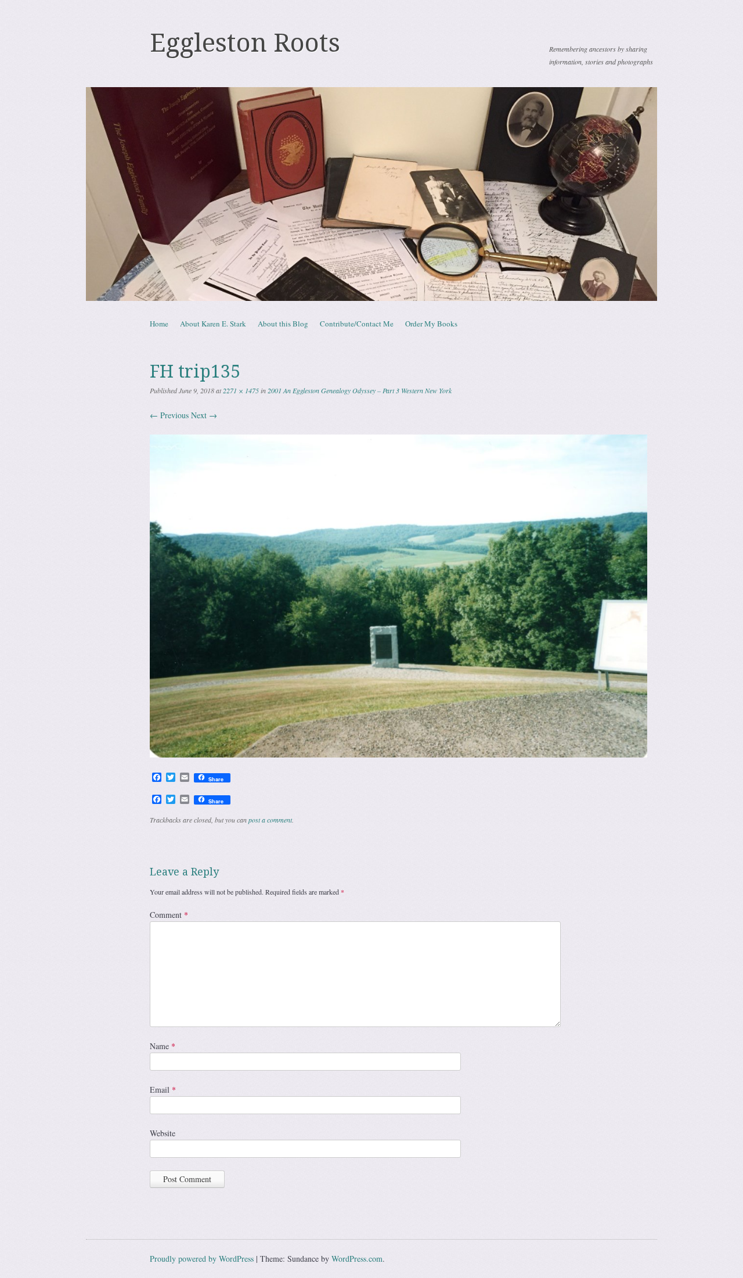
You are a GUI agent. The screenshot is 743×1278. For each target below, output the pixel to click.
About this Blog (283, 323)
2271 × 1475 (241, 390)
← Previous (169, 415)
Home (159, 323)
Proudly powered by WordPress (202, 1258)
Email (163, 1089)
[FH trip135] (398, 754)
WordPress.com (357, 1258)
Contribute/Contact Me (357, 323)
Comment (169, 914)
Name (162, 1045)
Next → (204, 415)
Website (162, 1133)
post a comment (270, 819)
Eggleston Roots (245, 43)
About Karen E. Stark (213, 323)
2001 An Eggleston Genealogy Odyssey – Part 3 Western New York (360, 390)
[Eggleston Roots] (371, 194)
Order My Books (431, 323)
